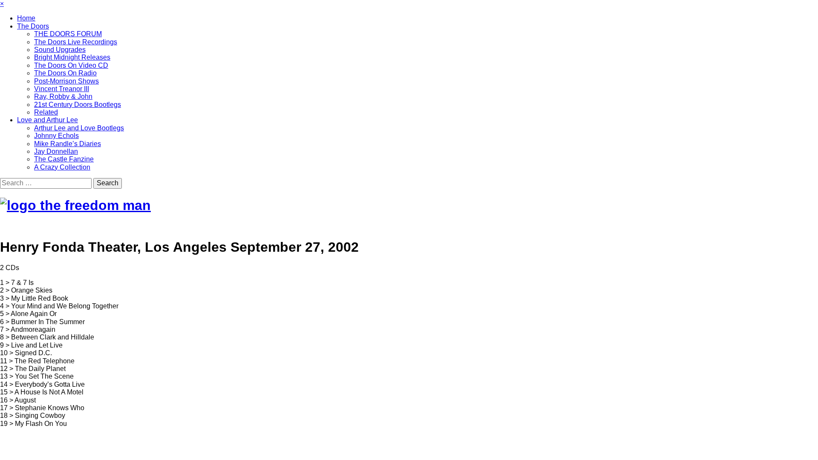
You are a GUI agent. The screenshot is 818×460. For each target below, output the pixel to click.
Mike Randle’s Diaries (67, 143)
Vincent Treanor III (61, 88)
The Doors (33, 26)
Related (46, 112)
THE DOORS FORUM (68, 33)
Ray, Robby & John (63, 96)
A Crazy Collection (62, 167)
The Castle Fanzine (64, 159)
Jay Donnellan (56, 151)
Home (26, 18)
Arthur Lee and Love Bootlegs (79, 128)
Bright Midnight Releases (72, 57)
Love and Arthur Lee (47, 120)
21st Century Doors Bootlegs (77, 104)
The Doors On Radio (65, 73)
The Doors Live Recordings (75, 42)
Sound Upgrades (60, 49)
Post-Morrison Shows (66, 81)
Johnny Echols (56, 135)
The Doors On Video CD (71, 65)
